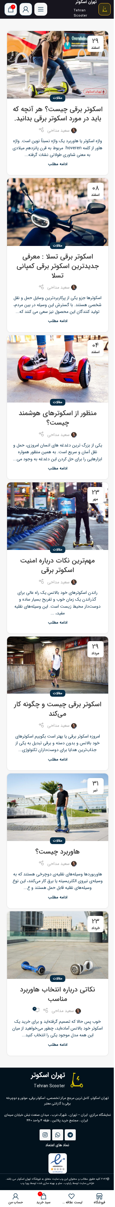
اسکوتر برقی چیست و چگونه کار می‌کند (57, 709)
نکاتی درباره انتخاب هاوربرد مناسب (57, 994)
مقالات (57, 98)
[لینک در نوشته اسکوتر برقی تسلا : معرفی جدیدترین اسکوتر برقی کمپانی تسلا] (57, 212)
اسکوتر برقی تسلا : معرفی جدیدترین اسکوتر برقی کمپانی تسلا (58, 266)
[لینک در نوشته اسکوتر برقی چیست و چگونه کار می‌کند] (57, 665)
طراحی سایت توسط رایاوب (79, 1183)
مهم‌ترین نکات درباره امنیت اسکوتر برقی (57, 565)
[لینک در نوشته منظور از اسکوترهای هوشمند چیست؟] (57, 369)
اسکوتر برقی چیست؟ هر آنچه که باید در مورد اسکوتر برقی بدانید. (57, 114)
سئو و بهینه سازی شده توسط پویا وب (41, 1183)
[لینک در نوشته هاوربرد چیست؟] (57, 807)
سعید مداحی (58, 130)
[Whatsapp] (57, 1134)
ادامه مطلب (57, 164)
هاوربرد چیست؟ (57, 852)
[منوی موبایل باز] (40, 9)
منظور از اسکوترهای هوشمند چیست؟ (58, 418)
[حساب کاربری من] (25, 9)
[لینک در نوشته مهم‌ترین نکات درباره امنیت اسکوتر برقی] (57, 516)
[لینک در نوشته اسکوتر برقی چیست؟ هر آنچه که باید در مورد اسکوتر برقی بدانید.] (57, 65)
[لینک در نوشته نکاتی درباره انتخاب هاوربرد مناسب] (57, 945)
